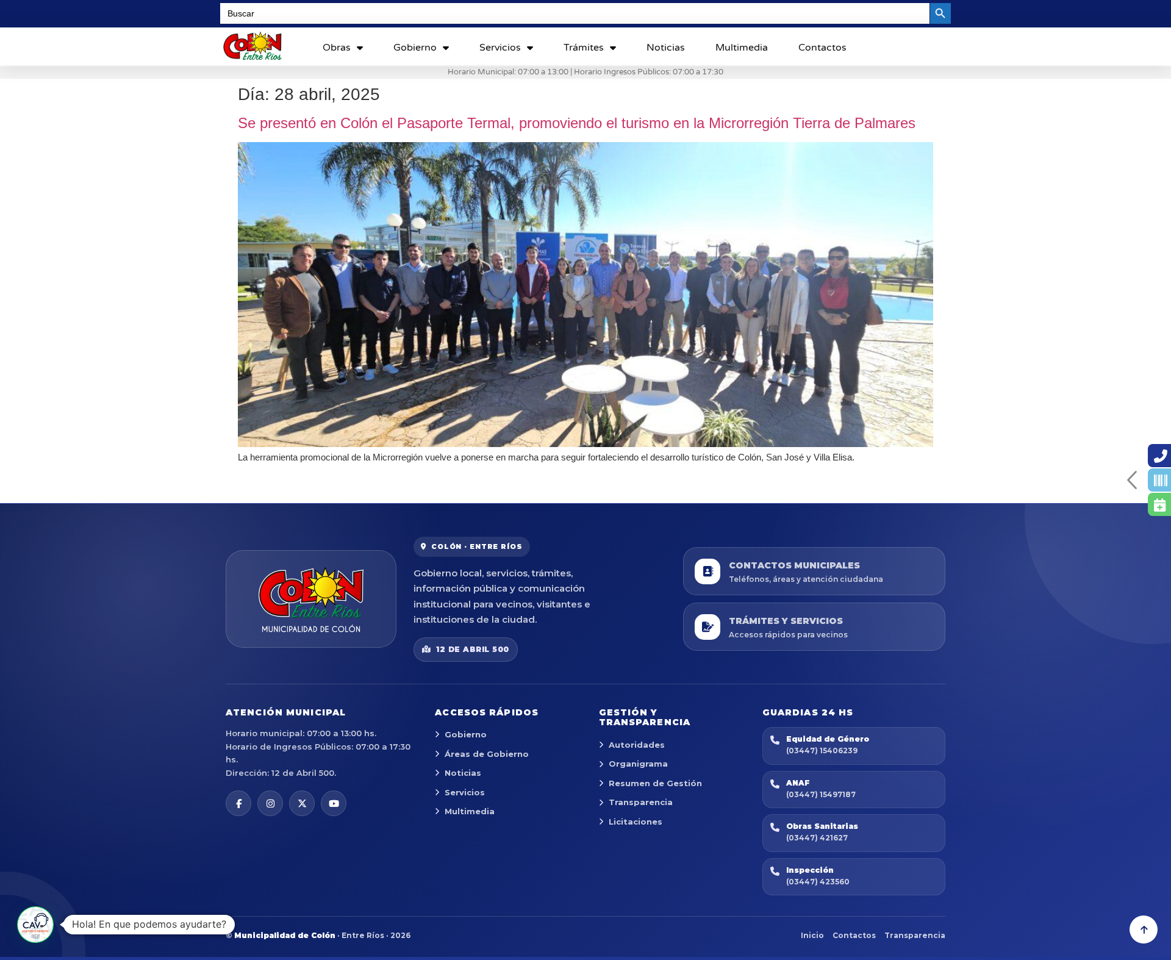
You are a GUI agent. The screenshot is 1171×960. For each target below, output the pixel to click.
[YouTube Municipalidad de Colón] (333, 803)
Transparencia (641, 802)
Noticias (665, 47)
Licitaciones (635, 821)
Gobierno (415, 47)
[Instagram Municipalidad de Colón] (270, 803)
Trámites (584, 47)
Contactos (822, 47)
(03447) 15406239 (822, 750)
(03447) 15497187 (821, 794)
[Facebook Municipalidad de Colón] (238, 803)
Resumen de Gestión (655, 783)
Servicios (500, 47)
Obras (337, 47)
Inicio (812, 935)
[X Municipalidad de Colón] (302, 803)
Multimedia (741, 47)
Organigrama (638, 763)
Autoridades (637, 745)
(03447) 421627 (817, 837)
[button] (35, 924)
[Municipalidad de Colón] (311, 599)
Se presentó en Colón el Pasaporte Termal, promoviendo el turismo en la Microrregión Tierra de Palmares (576, 123)
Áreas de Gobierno (487, 754)
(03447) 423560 (818, 881)
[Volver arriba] (1144, 929)
